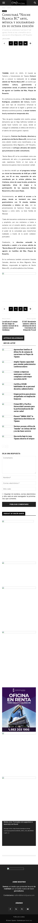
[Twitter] (16, 43)
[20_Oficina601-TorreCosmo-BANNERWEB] (19, 731)
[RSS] (16, 909)
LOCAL (9, 8)
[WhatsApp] (20, 43)
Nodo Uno (29, 920)
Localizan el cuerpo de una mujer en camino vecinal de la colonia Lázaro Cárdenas (10, 326)
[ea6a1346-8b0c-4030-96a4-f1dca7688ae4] (19, 632)
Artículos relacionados (13, 338)
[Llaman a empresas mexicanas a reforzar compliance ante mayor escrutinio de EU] (7, 374)
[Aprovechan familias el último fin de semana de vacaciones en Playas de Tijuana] (7, 352)
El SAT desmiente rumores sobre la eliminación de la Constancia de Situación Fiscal (29, 326)
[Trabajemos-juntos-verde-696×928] (19, 778)
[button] (3, 3)
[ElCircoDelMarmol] (19, 563)
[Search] (35, 3)
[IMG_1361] (19, 588)
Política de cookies (19, 917)
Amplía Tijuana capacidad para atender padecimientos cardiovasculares (25, 364)
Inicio (3, 8)
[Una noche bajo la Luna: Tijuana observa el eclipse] (7, 438)
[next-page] (6, 446)
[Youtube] (28, 909)
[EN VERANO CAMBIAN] (19, 734)
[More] (30, 43)
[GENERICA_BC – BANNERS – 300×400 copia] (18, 521)
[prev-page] (3, 446)
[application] (19, 833)
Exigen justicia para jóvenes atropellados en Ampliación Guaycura (25, 396)
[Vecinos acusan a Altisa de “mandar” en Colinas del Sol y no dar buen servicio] (7, 428)
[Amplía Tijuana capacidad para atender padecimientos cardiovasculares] (7, 364)
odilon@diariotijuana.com (24, 895)
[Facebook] (11, 43)
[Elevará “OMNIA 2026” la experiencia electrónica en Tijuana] (7, 418)
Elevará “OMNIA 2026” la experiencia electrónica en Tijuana (24, 418)
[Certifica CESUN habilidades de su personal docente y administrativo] (7, 386)
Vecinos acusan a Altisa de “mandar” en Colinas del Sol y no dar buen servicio (25, 428)
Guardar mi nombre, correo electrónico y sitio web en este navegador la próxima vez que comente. (19, 496)
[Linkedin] (25, 43)
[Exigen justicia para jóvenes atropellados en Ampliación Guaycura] (7, 396)
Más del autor (9, 343)
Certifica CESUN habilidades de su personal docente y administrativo (24, 386)
